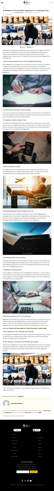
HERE (40, 412)
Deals (14, 453)
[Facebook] (22, 481)
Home (4, 8)
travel (48, 410)
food (45, 410)
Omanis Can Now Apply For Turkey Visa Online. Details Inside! (28, 328)
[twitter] (5, 14)
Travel (39, 440)
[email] (11, 14)
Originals (40, 447)
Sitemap (40, 443)
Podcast (40, 456)
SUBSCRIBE (34, 471)
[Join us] (22, 47)
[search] (52, 3)
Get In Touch (40, 437)
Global (49, 2)
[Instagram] (28, 481)
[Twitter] (25, 481)
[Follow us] (30, 47)
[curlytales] (27, 427)
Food (39, 434)
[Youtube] (30, 481)
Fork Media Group (40, 484)
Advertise (14, 443)
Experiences (14, 440)
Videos (14, 447)
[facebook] (3, 14)
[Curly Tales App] (17, 430)
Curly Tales (28, 412)
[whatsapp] (7, 14)
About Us (14, 437)
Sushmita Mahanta (19, 12)
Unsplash (20, 396)
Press (39, 453)
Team (39, 450)
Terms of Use (14, 456)
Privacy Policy (14, 450)
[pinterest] (9, 14)
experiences (8, 412)
